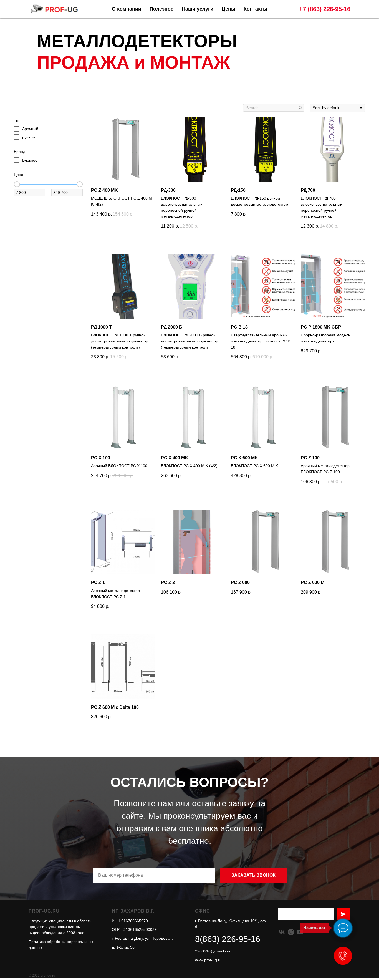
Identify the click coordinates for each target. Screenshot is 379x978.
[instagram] (290, 932)
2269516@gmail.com (214, 951)
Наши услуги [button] (197, 9)
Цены (228, 9)
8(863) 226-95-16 (227, 939)
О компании (126, 9)
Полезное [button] (161, 9)
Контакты (255, 9)
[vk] (281, 932)
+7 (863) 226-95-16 (324, 9)
